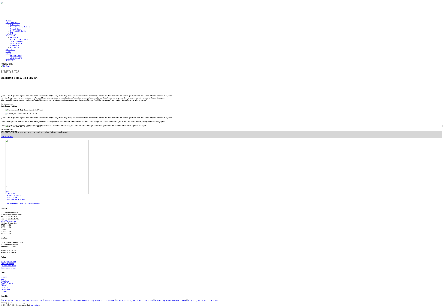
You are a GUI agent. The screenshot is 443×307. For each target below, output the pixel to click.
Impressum (5, 291)
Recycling (4, 287)
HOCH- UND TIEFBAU (19, 39)
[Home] (5, 66)
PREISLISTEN (16, 56)
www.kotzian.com (7, 264)
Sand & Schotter (7, 283)
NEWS (8, 52)
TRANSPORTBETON (18, 41)
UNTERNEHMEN (13, 23)
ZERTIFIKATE (16, 58)
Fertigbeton (5, 281)
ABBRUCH (14, 45)
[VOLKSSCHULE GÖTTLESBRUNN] (92, 300)
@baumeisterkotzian (8, 266)
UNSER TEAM (16, 29)
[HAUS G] (169, 300)
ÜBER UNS (14, 25)
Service (8, 54)
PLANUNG (14, 37)
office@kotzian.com (8, 221)
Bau (2, 279)
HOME (8, 21)
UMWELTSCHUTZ (18, 31)
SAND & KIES (16, 43)
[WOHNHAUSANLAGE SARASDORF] (134, 300)
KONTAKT (10, 60)
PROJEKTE (10, 50)
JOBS (12, 33)
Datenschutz (5, 289)
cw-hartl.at (35, 305)
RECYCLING (15, 48)
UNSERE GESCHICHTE (20, 27)
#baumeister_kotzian (8, 268)
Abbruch (4, 285)
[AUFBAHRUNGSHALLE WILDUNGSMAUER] (56, 300)
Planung (4, 277)
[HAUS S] (202, 300)
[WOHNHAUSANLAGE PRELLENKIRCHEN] (22, 300)
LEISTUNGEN (11, 35)
